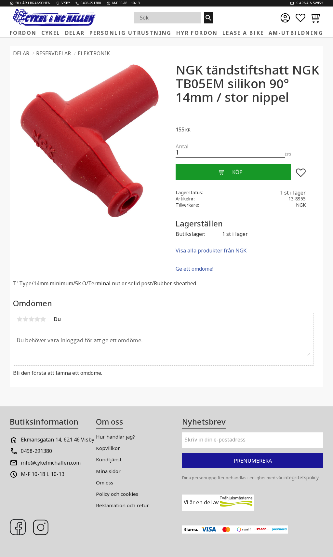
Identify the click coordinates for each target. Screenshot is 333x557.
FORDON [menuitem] (23, 32)
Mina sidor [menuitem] (108, 471)
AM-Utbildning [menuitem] (296, 32)
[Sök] (208, 17)
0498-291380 (36, 451)
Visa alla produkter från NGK (211, 250)
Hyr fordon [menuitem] (197, 32)
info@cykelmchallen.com (51, 462)
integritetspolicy (301, 477)
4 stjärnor (37, 319)
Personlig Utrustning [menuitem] (130, 32)
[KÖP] (233, 172)
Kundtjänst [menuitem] (109, 459)
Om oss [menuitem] (104, 482)
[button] (300, 18)
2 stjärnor (25, 319)
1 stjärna (19, 319)
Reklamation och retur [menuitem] (122, 505)
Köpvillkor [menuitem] (108, 448)
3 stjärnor (31, 319)
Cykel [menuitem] (50, 32)
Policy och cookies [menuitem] (117, 494)
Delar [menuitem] (75, 32)
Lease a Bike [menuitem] (243, 32)
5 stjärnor (43, 319)
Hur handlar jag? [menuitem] (115, 436)
